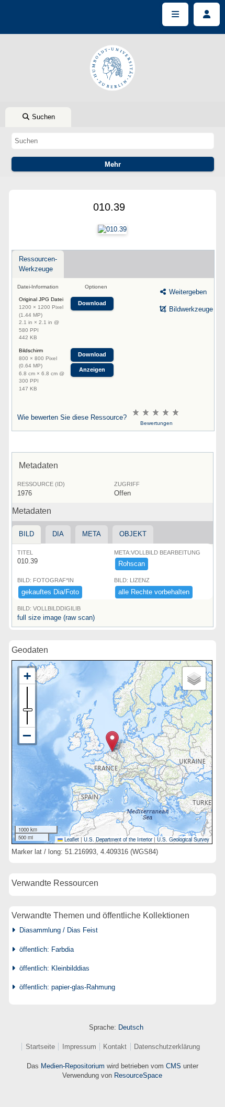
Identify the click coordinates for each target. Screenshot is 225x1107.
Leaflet (71, 839)
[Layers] (194, 678)
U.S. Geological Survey (183, 839)
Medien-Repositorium (73, 1066)
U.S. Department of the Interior (118, 839)
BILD (26, 534)
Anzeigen (92, 369)
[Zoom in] (27, 676)
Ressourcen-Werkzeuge (38, 263)
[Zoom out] (27, 735)
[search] (113, 140)
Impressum (79, 1047)
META (91, 534)
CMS (173, 1066)
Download (92, 303)
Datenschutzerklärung (167, 1047)
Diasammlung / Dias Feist (56, 930)
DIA (58, 534)
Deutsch (130, 1027)
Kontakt (115, 1047)
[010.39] (112, 229)
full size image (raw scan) (56, 617)
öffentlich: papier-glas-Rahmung (65, 987)
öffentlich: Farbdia (44, 949)
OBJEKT (133, 534)
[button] (112, 741)
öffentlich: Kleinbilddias (52, 968)
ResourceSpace (138, 1075)
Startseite (40, 1047)
